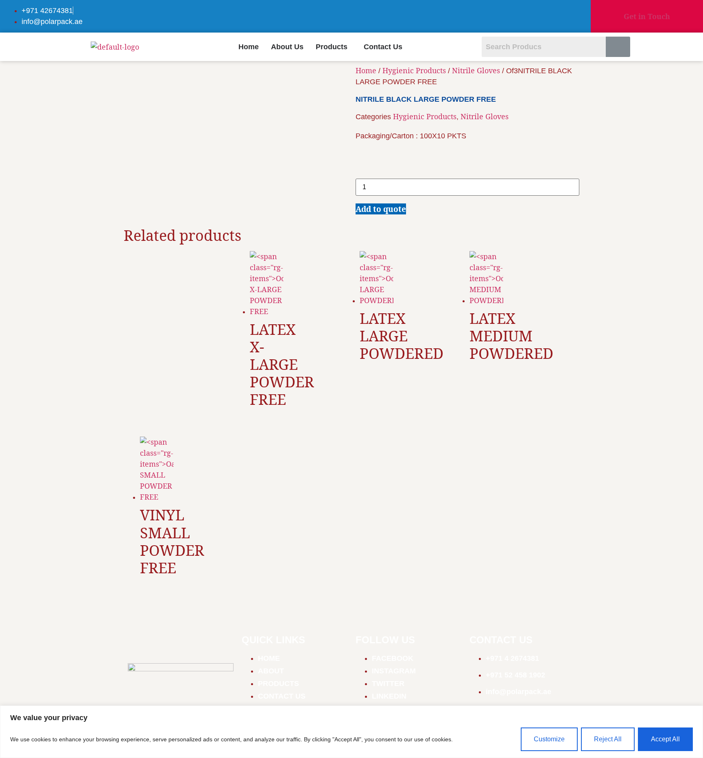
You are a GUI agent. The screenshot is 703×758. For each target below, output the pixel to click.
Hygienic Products (414, 70)
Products (331, 47)
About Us (287, 47)
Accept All (665, 739)
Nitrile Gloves (476, 70)
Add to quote (381, 208)
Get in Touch (647, 16)
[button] (334, 47)
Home (248, 47)
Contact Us (383, 47)
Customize (549, 739)
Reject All (608, 739)
